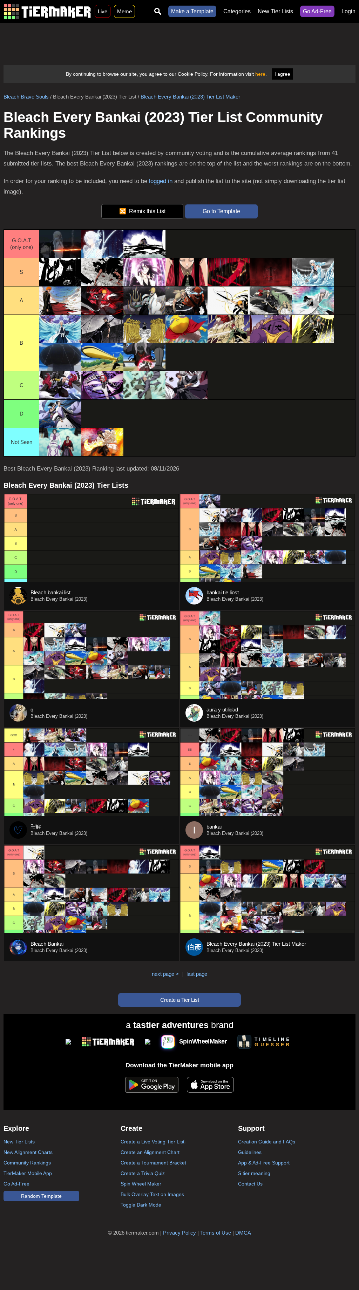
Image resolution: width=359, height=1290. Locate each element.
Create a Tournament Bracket (153, 1163)
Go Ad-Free (317, 11)
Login (348, 11)
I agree (282, 74)
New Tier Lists (275, 11)
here (260, 74)
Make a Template (192, 11)
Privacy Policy (179, 1233)
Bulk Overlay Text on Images (152, 1194)
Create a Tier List (179, 1000)
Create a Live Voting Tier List (152, 1141)
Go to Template (221, 211)
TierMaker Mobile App (28, 1173)
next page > (165, 974)
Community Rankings (27, 1163)
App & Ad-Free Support (264, 1163)
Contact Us (250, 1184)
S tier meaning (254, 1173)
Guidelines (250, 1152)
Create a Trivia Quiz (143, 1173)
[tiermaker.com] (47, 11)
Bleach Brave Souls (26, 97)
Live (102, 11)
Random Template (41, 1196)
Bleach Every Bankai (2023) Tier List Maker (190, 97)
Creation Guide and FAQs (266, 1141)
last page (197, 974)
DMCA (243, 1233)
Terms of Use (215, 1233)
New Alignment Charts (28, 1152)
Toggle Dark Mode (141, 1205)
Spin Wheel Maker (141, 1184)
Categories (237, 11)
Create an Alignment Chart (150, 1152)
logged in (160, 181)
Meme (124, 11)
